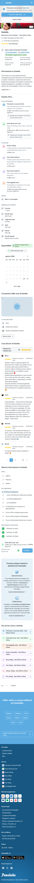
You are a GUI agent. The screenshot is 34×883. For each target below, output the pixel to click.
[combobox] (17, 250)
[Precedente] (7, 460)
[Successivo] (26, 460)
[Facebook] (3, 868)
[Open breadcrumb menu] (7, 685)
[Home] (2, 685)
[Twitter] (7, 868)
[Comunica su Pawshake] (18, 550)
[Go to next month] (27, 256)
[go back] (2, 3)
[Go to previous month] (24, 256)
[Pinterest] (11, 868)
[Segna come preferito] (31, 3)
